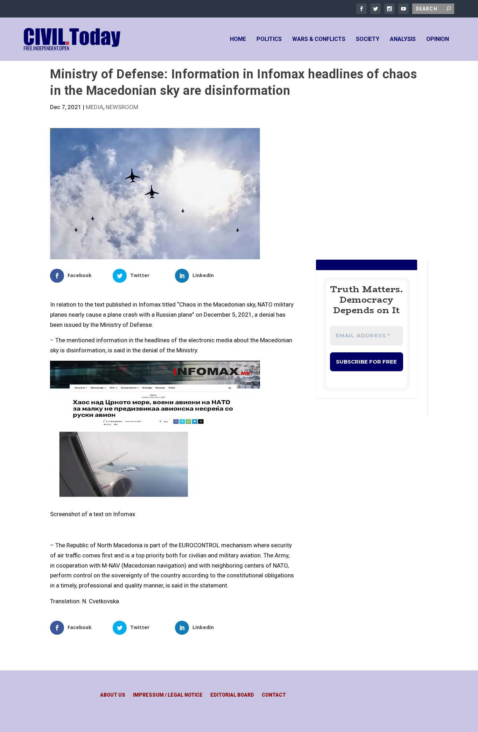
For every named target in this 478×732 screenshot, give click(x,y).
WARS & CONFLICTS (318, 39)
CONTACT (274, 695)
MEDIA (94, 107)
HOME (238, 39)
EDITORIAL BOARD (232, 695)
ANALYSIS (403, 39)
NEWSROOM (122, 107)
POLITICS (269, 39)
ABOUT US (112, 695)
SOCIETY (367, 39)
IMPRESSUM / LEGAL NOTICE (168, 695)
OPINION (437, 39)
